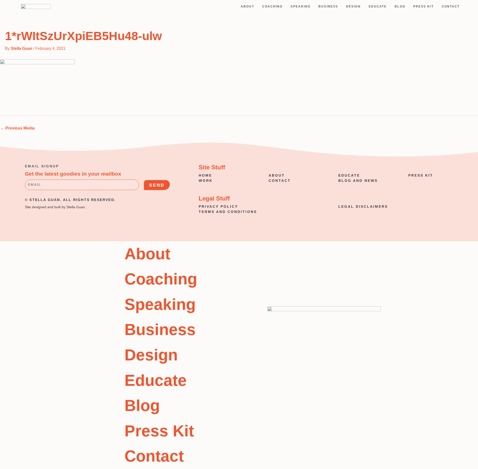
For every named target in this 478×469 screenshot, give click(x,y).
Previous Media (17, 128)
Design (353, 6)
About (247, 6)
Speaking (300, 6)
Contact (451, 6)
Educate (378, 6)
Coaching (272, 6)
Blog (400, 6)
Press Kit (423, 6)
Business (328, 6)
